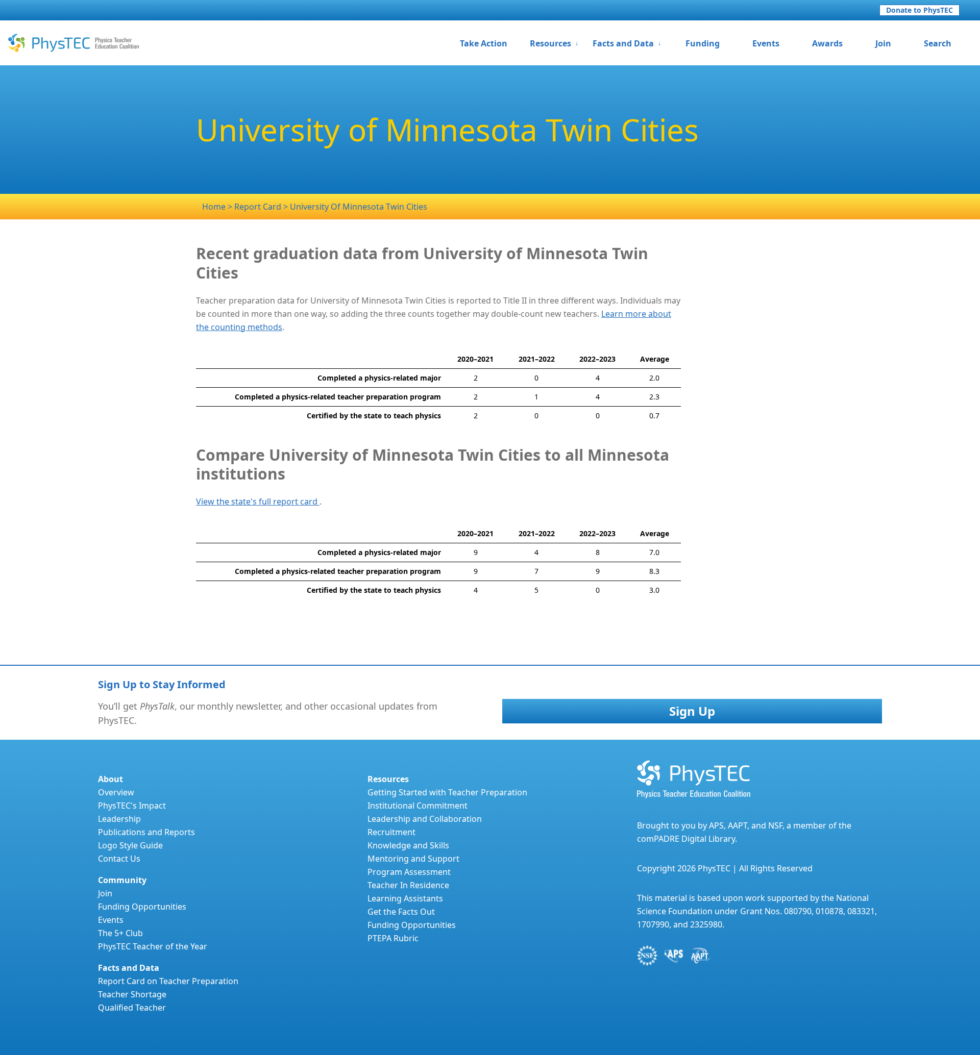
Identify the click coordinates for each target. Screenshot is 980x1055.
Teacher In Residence (408, 885)
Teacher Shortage (132, 994)
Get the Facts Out (401, 911)
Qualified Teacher (132, 1007)
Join (883, 43)
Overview (116, 792)
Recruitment (391, 832)
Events (765, 43)
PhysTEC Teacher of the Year (152, 946)
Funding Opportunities (142, 906)
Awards (827, 43)
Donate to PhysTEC (919, 10)
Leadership (119, 818)
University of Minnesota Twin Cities (358, 206)
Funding (702, 43)
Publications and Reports (146, 832)
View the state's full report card (258, 501)
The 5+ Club (120, 933)
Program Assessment (409, 871)
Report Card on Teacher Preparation (168, 981)
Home (214, 206)
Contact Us (119, 858)
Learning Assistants (405, 898)
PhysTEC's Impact (132, 805)
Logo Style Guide (130, 845)
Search (937, 43)
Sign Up (692, 710)
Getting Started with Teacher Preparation (447, 792)
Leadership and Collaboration (425, 818)
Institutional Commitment (418, 805)
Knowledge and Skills (408, 845)
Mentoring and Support (413, 858)
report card (258, 206)
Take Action (483, 43)
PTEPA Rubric (393, 938)
